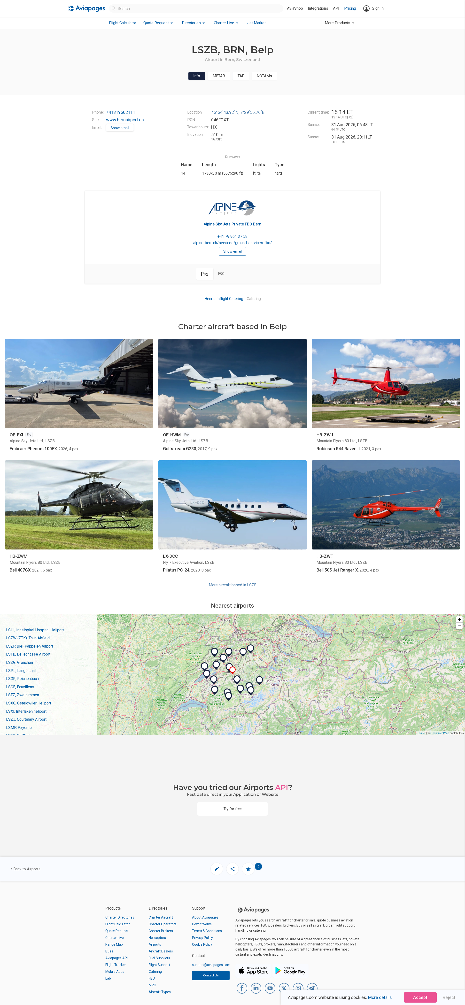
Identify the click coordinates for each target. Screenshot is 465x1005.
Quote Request (116, 931)
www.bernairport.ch (125, 119)
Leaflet (422, 733)
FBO (152, 978)
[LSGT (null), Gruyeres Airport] (214, 690)
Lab (108, 978)
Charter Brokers (161, 931)
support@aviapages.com (211, 965)
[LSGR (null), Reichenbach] (240, 689)
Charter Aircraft (161, 917)
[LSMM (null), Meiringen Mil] (259, 680)
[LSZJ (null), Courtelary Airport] (214, 652)
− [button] (459, 625)
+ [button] (459, 619)
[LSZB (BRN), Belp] (232, 670)
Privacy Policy (202, 938)
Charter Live (114, 938)
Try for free (233, 809)
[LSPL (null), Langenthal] (243, 652)
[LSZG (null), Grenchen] (228, 652)
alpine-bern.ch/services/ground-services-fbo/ (232, 242)
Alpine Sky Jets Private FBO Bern (232, 224)
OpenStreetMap (439, 733)
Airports (155, 944)
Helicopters (157, 938)
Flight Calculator (122, 23)
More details (380, 997)
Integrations (318, 8)
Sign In (378, 8)
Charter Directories (119, 917)
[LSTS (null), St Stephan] (228, 696)
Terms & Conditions (207, 931)
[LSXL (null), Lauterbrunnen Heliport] (251, 691)
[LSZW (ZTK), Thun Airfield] (237, 680)
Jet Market (256, 23)
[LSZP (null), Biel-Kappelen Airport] (223, 658)
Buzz (109, 951)
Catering (155, 972)
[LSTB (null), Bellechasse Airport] (216, 665)
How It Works (202, 924)
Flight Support (159, 965)
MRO (152, 985)
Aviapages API (116, 958)
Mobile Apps (114, 972)
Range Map (114, 944)
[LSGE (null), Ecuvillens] (213, 680)
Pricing (350, 8)
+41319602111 (120, 112)
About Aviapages (205, 917)
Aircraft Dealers (161, 951)
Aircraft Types (160, 992)
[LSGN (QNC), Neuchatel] (204, 667)
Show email (120, 128)
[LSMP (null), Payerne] (206, 674)
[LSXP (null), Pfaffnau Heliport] (250, 649)
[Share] (232, 869)
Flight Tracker (115, 965)
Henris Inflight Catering (223, 298)
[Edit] (217, 869)
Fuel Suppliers (159, 958)
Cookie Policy (202, 944)
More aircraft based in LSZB (232, 585)
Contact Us (211, 975)
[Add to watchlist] (248, 869)
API (336, 8)
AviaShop (295, 8)
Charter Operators (163, 924)
